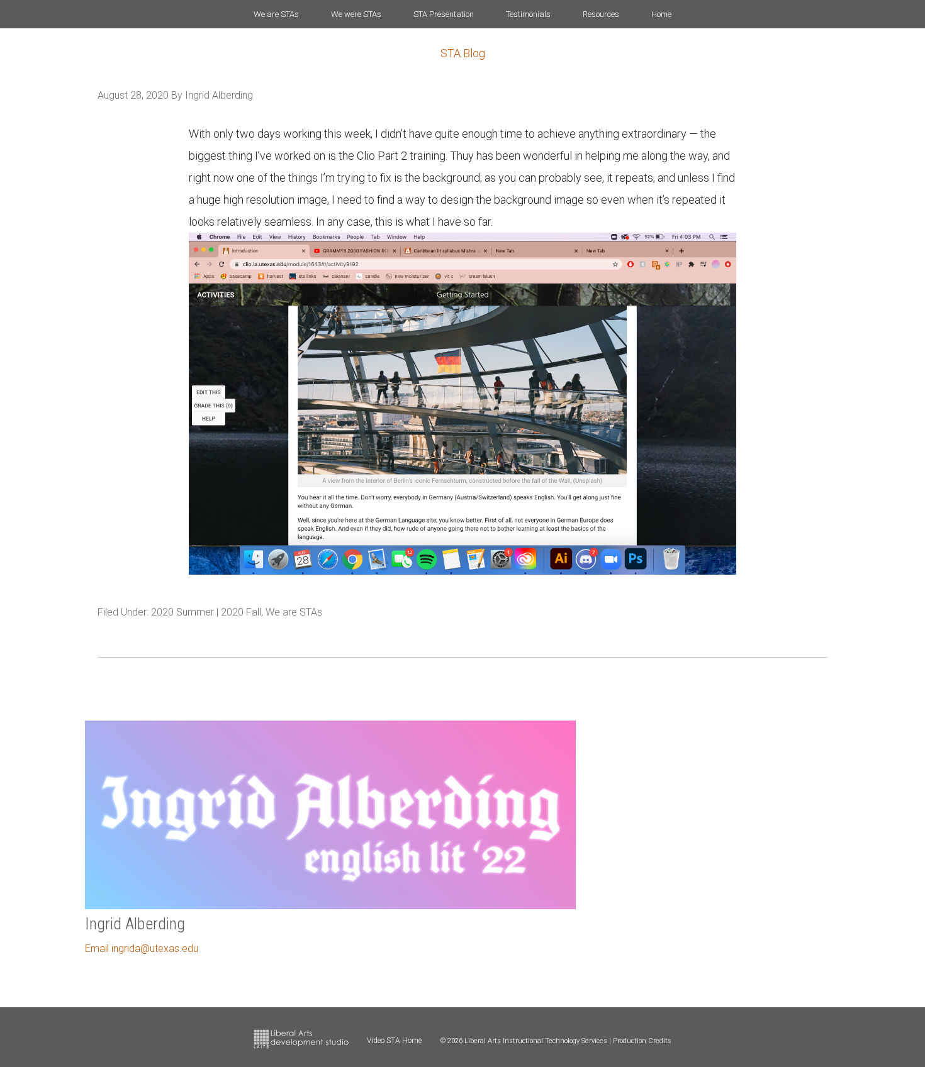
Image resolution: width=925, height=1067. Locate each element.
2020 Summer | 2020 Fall (206, 612)
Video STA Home (394, 1040)
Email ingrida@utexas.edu (141, 948)
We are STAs (294, 612)
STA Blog (462, 53)
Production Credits (642, 1041)
